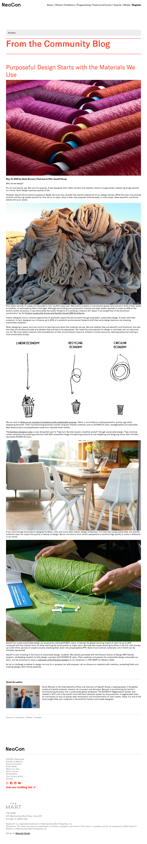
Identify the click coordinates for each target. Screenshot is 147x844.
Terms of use (12, 771)
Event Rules (11, 766)
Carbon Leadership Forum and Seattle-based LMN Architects (54, 313)
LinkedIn (38, 717)
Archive (12, 32)
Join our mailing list (19, 787)
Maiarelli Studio (23, 833)
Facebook (19, 717)
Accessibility (12, 773)
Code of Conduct (14, 764)
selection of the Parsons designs (53, 660)
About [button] (50, 4)
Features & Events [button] (102, 4)
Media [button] (127, 4)
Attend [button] (58, 4)
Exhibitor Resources (15, 759)
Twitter (29, 717)
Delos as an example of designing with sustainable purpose (48, 422)
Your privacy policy (14, 776)
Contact (9, 778)
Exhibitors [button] (69, 4)
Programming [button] (83, 4)
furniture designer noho (21, 432)
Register (136, 4)
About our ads (12, 769)
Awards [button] (117, 4)
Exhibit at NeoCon (14, 761)
